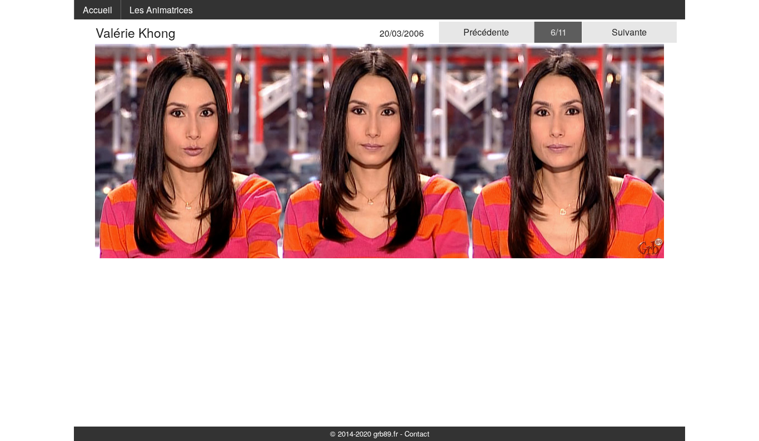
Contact (417, 433)
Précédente (486, 32)
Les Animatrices (161, 9)
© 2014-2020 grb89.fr (364, 433)
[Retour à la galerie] (89, 32)
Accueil (97, 9)
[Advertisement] (379, 341)
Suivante (629, 32)
